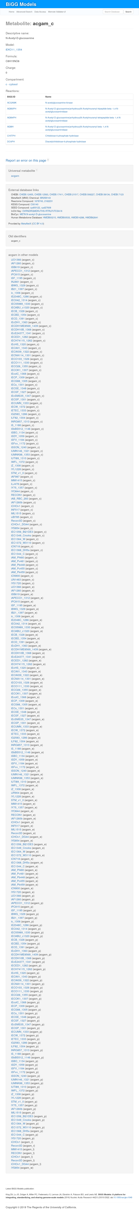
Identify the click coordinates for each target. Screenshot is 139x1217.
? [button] (36, 170)
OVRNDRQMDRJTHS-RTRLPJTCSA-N (42, 211)
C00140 (34, 204)
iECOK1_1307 (20, 370)
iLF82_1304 (18, 417)
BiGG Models (21, 3)
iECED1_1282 (20, 336)
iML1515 (16, 513)
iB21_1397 (18, 289)
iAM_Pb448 (18, 564)
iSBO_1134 (18, 432)
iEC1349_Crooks (21, 535)
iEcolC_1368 (19, 373)
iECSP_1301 (19, 399)
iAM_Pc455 (18, 568)
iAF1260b (17, 502)
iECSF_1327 (19, 392)
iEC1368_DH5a (20, 550)
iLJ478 (15, 484)
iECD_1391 (18, 318)
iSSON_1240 (19, 447)
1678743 (38, 201)
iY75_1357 (18, 487)
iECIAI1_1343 (19, 348)
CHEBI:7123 (117, 194)
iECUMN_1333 (20, 403)
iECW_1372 (18, 406)
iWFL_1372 (18, 462)
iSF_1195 (17, 278)
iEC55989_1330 (21, 303)
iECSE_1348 (19, 388)
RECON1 (17, 495)
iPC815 (15, 274)
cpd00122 (35, 207)
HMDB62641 (91, 217)
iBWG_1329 (18, 285)
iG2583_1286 (19, 414)
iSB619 (15, 267)
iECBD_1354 (19, 314)
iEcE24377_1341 (21, 333)
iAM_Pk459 (18, 572)
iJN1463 (16, 579)
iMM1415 (17, 480)
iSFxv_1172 (18, 443)
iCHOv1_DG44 (20, 524)
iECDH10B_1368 (21, 329)
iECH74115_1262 (22, 340)
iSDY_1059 (18, 436)
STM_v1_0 (18, 473)
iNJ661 (15, 281)
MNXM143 (45, 197)
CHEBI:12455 (26, 194)
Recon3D (17, 520)
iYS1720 (16, 583)
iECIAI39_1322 (20, 351)
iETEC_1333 (19, 410)
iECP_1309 (18, 377)
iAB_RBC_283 (20, 498)
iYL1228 (16, 469)
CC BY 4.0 (38, 223)
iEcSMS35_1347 (21, 395)
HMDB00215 (49, 217)
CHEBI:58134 (103, 194)
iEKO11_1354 (14, 49)
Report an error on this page (26, 160)
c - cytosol (12, 84)
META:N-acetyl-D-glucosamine (35, 214)
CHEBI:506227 (87, 194)
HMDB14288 (77, 217)
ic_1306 (16, 292)
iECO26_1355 (20, 366)
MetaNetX (26, 223)
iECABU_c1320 (20, 307)
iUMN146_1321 (20, 451)
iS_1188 (16, 425)
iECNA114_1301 (21, 355)
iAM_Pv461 (18, 561)
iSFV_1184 (18, 439)
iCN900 (16, 575)
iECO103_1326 (20, 359)
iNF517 (15, 509)
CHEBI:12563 (41, 194)
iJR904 (15, 792)
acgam (15, 175)
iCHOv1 (16, 506)
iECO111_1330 (20, 362)
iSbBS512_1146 (21, 428)
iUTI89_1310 (19, 458)
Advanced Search (24, 11)
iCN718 (16, 546)
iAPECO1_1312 (21, 270)
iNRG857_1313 (20, 421)
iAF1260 (16, 263)
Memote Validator (56, 11)
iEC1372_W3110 (21, 542)
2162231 (48, 201)
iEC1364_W (18, 539)
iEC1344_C (18, 553)
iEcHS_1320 (19, 344)
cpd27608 (46, 207)
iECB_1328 (18, 311)
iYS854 (15, 528)
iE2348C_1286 (20, 296)
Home (11, 11)
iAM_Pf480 (18, 557)
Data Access (40, 11)
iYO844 (15, 491)
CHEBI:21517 (71, 194)
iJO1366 (16, 259)
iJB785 (15, 517)
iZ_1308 (16, 465)
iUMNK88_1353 (21, 454)
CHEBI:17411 (56, 194)
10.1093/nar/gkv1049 (122, 1197)
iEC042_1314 (19, 300)
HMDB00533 (63, 217)
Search (128, 11)
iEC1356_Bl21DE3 (22, 531)
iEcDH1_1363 (19, 322)
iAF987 (15, 476)
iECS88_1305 (19, 381)
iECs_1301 (18, 384)
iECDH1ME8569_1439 (25, 326)
